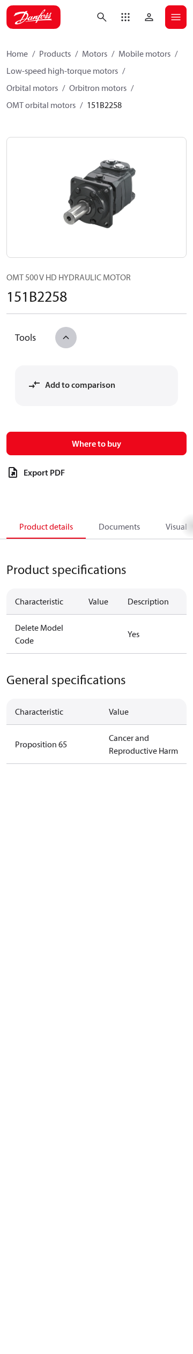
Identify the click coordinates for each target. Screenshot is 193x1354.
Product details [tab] (46, 526)
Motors (94, 53)
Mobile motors (144, 53)
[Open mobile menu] (176, 17)
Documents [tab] (119, 526)
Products (55, 53)
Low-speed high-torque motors (62, 70)
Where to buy (96, 443)
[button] (125, 17)
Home (17, 53)
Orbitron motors (98, 87)
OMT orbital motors (41, 105)
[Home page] (33, 17)
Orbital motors (32, 87)
